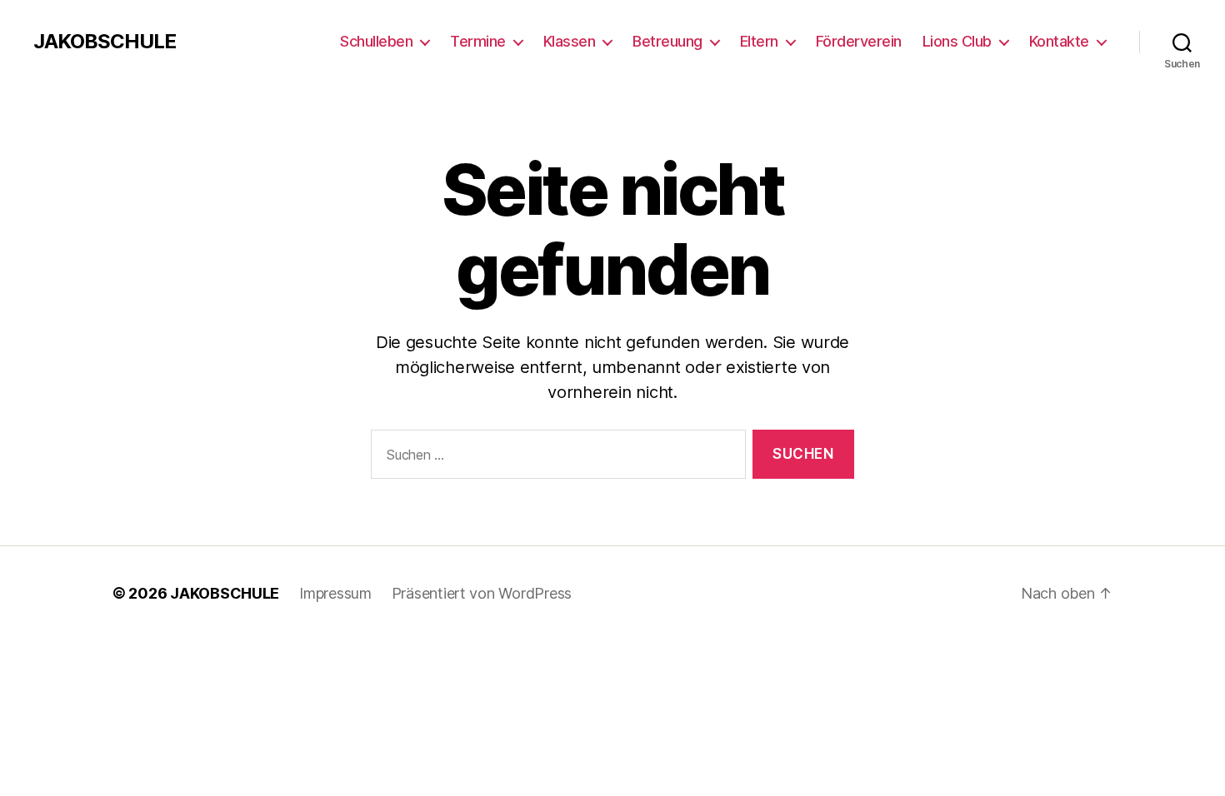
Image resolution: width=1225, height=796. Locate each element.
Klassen (569, 41)
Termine (478, 41)
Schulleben (376, 41)
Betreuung (667, 41)
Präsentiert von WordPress (482, 593)
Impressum (335, 593)
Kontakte (1059, 41)
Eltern (759, 41)
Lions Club (957, 41)
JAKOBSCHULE (104, 42)
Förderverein (859, 41)
